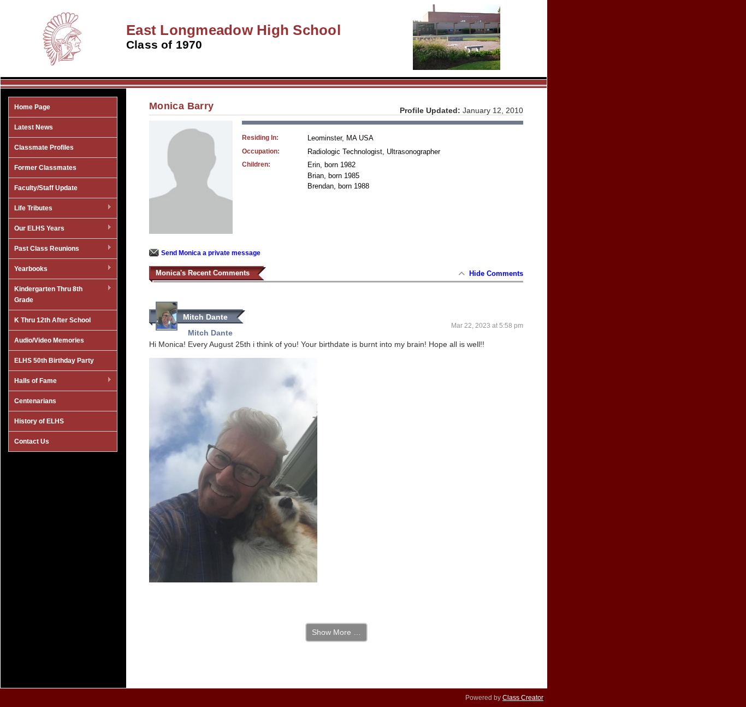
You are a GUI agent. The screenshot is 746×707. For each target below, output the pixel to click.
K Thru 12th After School (52, 320)
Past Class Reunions (44, 249)
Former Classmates (45, 168)
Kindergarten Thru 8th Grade (45, 294)
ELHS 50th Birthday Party (54, 360)
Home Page (32, 107)
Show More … (336, 632)
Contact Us (31, 441)
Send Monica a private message (210, 253)
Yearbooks (28, 269)
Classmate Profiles (44, 147)
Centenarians (35, 401)
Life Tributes (30, 208)
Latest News (33, 127)
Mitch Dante (205, 317)
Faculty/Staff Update (46, 188)
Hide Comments (496, 273)
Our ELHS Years (36, 229)
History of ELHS (39, 421)
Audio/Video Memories (49, 340)
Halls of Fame (33, 381)
